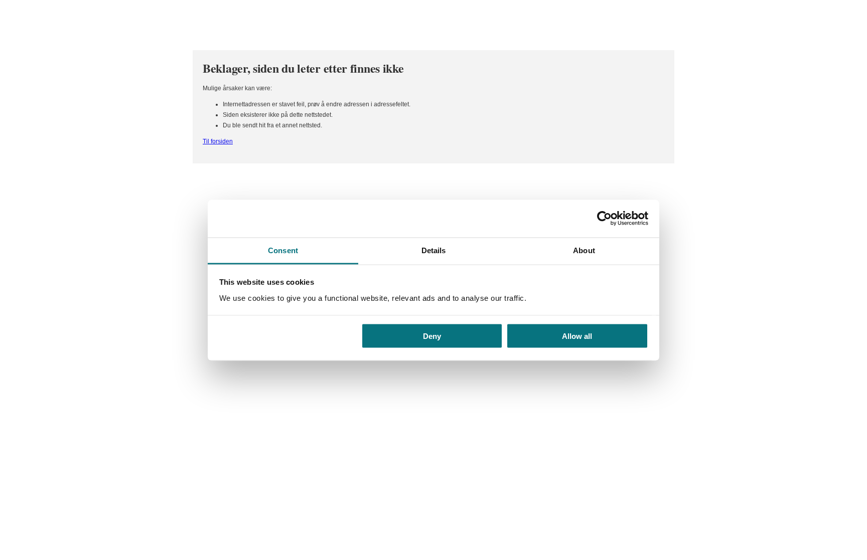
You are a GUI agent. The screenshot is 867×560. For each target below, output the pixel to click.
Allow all (577, 336)
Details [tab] (433, 250)
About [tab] (584, 250)
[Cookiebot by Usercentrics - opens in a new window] (604, 218)
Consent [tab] (283, 250)
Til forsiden (218, 141)
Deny (432, 336)
